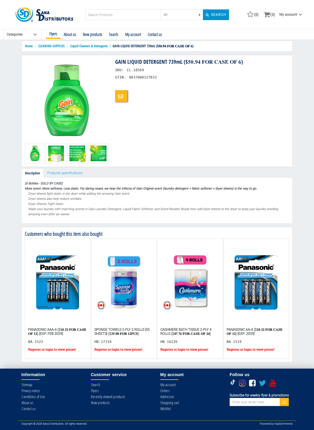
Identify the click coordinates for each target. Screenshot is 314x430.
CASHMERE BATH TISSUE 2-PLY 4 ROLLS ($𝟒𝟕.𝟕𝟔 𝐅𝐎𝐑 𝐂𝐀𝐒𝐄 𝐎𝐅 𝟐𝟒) (185, 332)
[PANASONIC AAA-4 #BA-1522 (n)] (58, 286)
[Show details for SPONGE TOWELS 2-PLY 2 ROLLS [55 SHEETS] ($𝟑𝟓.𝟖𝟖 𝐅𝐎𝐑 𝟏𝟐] (124, 286)
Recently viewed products (108, 396)
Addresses (167, 396)
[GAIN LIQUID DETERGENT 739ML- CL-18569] (67, 100)
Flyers (53, 34)
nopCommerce (283, 423)
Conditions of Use (33, 396)
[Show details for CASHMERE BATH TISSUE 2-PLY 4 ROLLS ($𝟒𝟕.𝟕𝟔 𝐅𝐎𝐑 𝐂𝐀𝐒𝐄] (190, 286)
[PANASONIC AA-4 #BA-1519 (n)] (256, 286)
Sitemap (27, 384)
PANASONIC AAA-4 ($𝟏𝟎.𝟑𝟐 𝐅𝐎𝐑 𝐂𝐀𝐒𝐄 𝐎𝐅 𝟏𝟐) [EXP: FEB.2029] (57, 332)
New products (92, 34)
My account (288, 14)
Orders (165, 390)
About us (70, 34)
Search (113, 34)
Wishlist (165, 408)
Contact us (155, 34)
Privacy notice (31, 390)
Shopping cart (169, 402)
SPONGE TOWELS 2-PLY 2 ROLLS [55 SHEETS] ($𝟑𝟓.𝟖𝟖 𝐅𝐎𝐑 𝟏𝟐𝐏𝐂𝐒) (122, 332)
